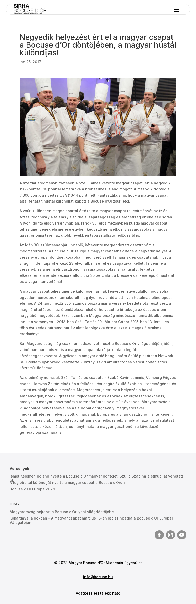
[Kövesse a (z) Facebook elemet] (159, 534)
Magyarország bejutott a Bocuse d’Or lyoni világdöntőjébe (62, 512)
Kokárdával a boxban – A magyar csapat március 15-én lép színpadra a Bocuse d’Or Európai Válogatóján (91, 520)
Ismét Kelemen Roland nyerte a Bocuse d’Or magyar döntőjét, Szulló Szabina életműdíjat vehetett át (96, 478)
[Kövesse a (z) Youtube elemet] (181, 534)
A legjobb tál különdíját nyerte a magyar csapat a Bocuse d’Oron (67, 482)
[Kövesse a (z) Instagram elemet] (170, 534)
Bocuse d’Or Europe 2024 (32, 489)
